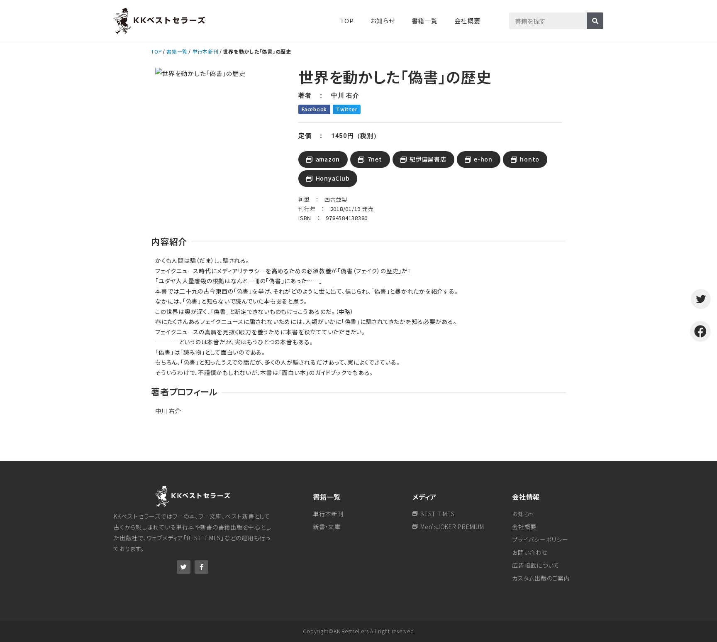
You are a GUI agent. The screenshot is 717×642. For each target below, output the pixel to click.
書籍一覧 (177, 51)
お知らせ (383, 20)
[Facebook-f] (201, 567)
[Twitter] (183, 567)
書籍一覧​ (425, 20)
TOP (347, 20)
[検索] (595, 20)
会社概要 (467, 20)
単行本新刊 (205, 51)
